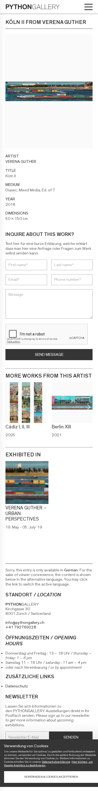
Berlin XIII (61, 427)
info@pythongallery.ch (24, 623)
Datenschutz (16, 686)
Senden (70, 737)
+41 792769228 (20, 627)
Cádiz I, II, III (17, 427)
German (71, 570)
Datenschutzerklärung (56, 761)
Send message (49, 355)
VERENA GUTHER (20, 162)
